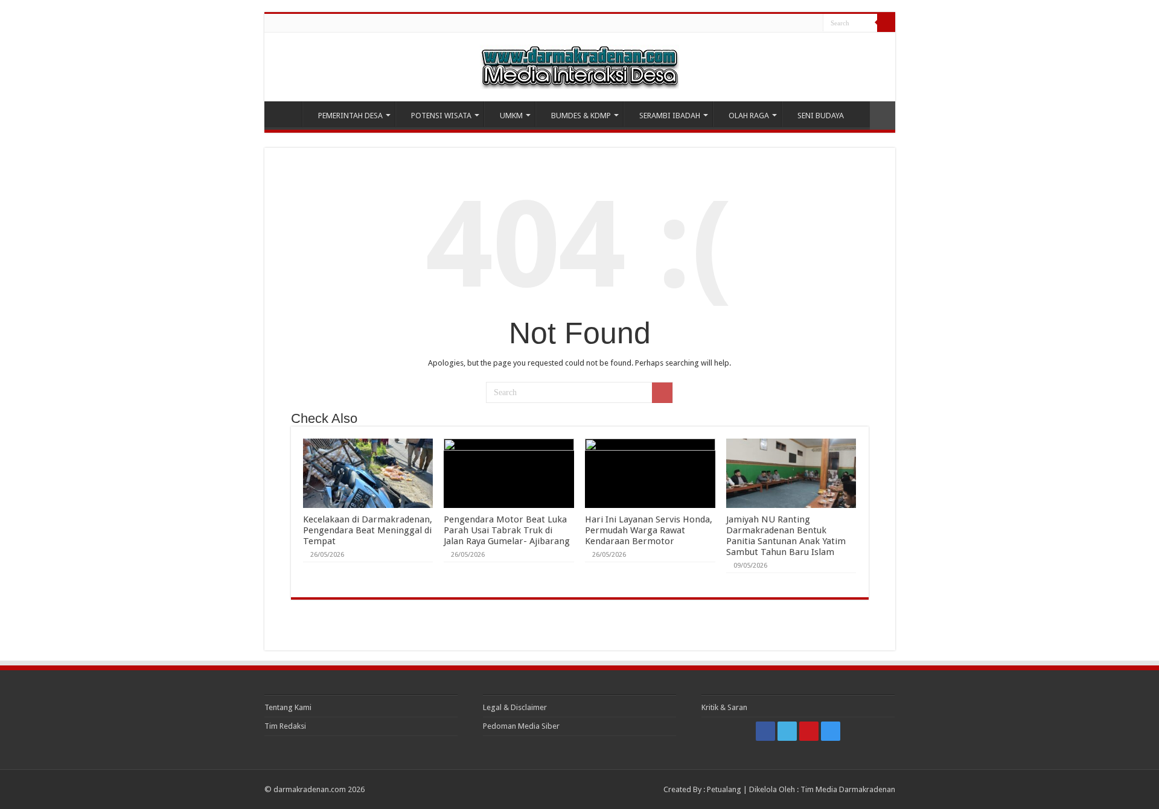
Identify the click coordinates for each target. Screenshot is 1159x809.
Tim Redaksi (285, 726)
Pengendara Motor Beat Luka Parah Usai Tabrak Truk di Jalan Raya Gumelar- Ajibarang (507, 530)
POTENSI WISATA (441, 115)
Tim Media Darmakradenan (847, 789)
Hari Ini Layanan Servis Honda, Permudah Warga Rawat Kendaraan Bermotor (648, 530)
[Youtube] (802, 23)
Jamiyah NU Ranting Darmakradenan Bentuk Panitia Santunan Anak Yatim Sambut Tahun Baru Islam (786, 535)
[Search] (886, 23)
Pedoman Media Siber (521, 726)
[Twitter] (791, 23)
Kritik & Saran (724, 707)
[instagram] (814, 23)
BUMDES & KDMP (581, 115)
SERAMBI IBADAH (669, 115)
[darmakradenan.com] (579, 64)
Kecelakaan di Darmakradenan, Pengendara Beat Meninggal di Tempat (367, 530)
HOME (286, 114)
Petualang (724, 789)
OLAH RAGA (749, 115)
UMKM (511, 115)
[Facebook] (779, 23)
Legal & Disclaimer (515, 707)
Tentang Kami (287, 707)
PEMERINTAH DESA (350, 115)
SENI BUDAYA (820, 115)
